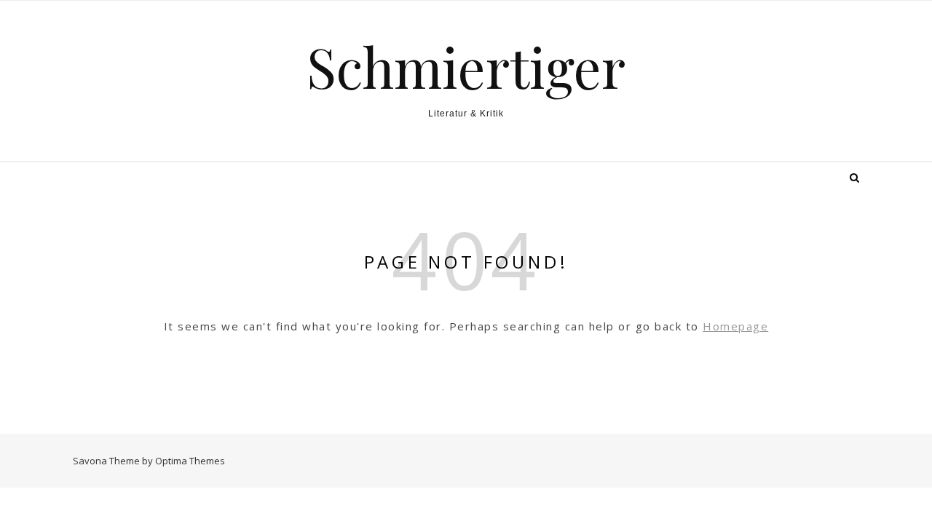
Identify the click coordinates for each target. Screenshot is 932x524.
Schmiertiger (466, 66)
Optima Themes (190, 460)
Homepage (735, 326)
